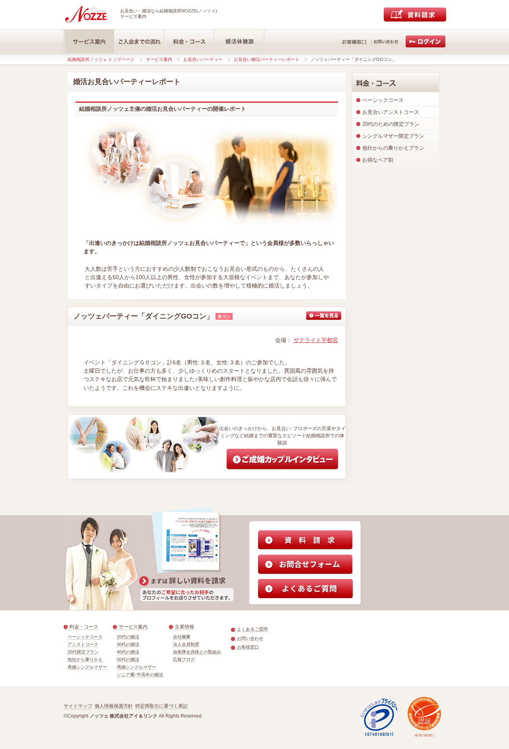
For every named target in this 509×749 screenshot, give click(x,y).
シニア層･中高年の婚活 (140, 674)
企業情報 (184, 627)
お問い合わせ (250, 638)
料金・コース (84, 627)
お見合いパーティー (203, 59)
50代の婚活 (128, 659)
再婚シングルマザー (87, 667)
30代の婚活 (128, 644)
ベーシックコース (85, 636)
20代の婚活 (128, 636)
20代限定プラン (83, 651)
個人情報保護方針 (114, 706)
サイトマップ (78, 706)
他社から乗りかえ (85, 659)
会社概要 (181, 636)
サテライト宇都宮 (315, 340)
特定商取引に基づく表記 (161, 706)
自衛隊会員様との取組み (197, 651)
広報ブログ (184, 659)
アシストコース (83, 644)
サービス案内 (159, 59)
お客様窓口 (248, 647)
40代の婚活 (128, 651)
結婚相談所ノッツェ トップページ (101, 59)
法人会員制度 (186, 644)
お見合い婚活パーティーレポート (266, 59)
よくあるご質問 (252, 629)
